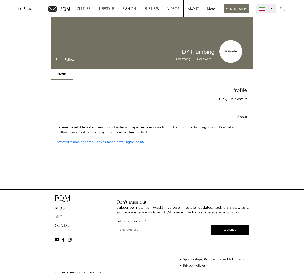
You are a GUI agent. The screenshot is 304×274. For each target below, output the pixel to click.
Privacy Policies (194, 265)
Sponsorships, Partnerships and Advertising (214, 259)
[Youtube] (57, 239)
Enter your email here (130, 221)
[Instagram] (69, 239)
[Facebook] (63, 239)
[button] (282, 8)
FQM (65, 8)
